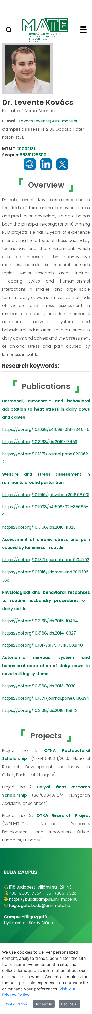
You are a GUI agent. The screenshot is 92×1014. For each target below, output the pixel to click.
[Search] (8, 30)
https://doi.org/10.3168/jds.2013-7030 (39, 686)
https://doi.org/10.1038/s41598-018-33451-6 (45, 429)
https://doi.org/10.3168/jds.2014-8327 (39, 633)
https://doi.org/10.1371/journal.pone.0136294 (45, 698)
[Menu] (83, 30)
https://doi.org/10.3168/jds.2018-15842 (39, 710)
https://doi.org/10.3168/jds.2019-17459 (39, 442)
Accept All (44, 1004)
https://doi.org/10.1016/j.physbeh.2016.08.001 (45, 495)
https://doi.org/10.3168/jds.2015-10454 (40, 621)
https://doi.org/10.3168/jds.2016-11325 (39, 527)
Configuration (15, 1004)
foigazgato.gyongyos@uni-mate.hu (44, 911)
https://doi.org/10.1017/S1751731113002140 (42, 645)
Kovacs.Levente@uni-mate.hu (48, 121)
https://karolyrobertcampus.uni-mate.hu (42, 902)
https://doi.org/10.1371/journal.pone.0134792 (45, 560)
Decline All (69, 1004)
